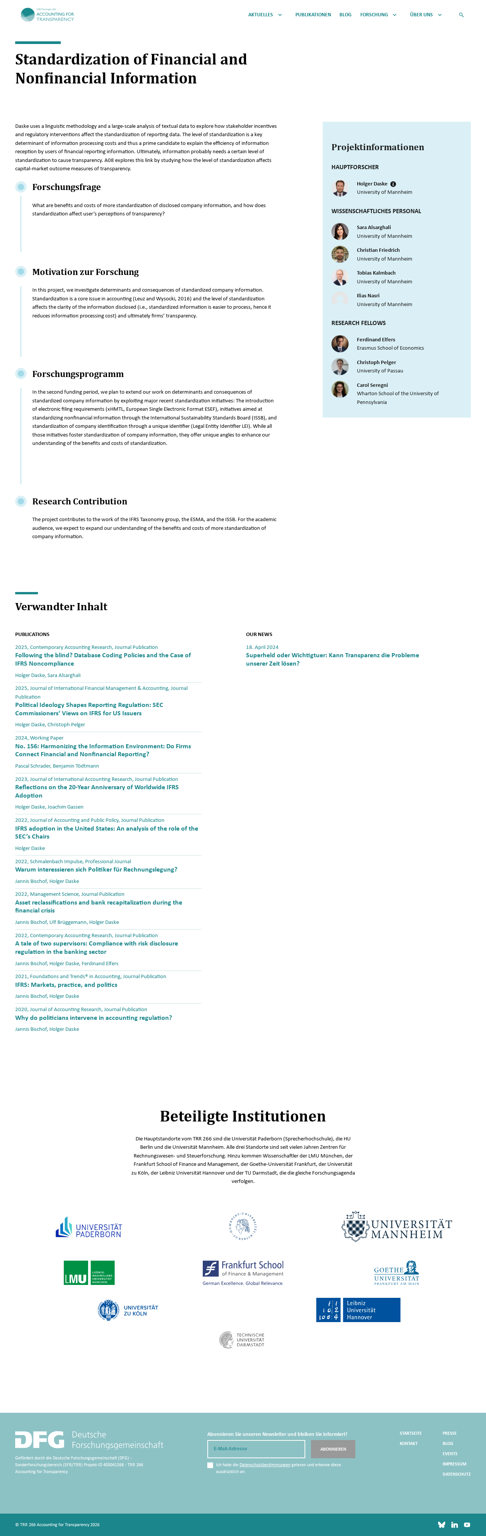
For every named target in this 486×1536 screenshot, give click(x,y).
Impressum (454, 1464)
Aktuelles (260, 14)
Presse (450, 1433)
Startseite (411, 1433)
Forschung (374, 14)
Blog (345, 14)
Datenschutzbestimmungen (265, 1464)
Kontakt (409, 1443)
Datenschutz (457, 1474)
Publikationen (313, 14)
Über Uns (421, 14)
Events (450, 1453)
